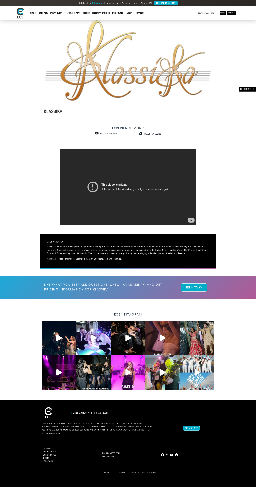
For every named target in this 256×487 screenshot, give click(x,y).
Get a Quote (191, 428)
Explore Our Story (165, 3)
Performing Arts (72, 13)
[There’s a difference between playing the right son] (162, 338)
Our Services (49, 455)
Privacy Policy (50, 452)
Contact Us (231, 13)
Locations (139, 13)
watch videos (108, 133)
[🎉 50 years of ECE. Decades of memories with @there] (197, 372)
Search (222, 13)
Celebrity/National (101, 13)
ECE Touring (120, 473)
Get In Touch (194, 287)
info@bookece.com (111, 453)
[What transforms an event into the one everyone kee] (93, 372)
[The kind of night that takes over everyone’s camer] (128, 338)
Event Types (117, 13)
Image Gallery (152, 133)
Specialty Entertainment (50, 13)
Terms (46, 458)
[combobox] (208, 13)
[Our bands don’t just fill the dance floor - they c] (162, 372)
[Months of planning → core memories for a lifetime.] (59, 372)
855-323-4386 (108, 456)
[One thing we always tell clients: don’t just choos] (128, 372)
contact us (248, 89)
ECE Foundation (149, 473)
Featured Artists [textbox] (206, 13)
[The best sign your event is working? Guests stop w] (93, 338)
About (129, 13)
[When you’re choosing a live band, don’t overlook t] (59, 338)
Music (33, 13)
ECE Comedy (134, 473)
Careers (47, 448)
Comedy (86, 13)
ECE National (106, 473)
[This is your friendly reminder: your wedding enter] (197, 338)
